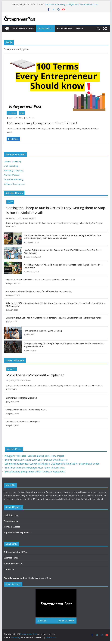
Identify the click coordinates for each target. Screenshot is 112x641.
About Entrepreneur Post (15, 578)
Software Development (14, 184)
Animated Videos (11, 175)
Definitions (12, 113)
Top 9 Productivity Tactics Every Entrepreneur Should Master (36, 459)
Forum (79, 28)
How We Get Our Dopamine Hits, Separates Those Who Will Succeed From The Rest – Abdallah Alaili (62, 251)
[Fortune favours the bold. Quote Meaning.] (13, 333)
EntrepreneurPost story (14, 495)
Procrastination (11, 521)
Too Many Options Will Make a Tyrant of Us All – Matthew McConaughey (39, 291)
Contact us (9, 569)
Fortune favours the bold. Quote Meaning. (43, 330)
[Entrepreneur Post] (7, 28)
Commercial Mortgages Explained (21, 398)
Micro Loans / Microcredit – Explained (35, 375)
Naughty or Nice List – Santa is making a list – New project (34, 455)
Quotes (10, 202)
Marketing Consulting (13, 170)
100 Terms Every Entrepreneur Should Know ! (42, 123)
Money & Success (12, 526)
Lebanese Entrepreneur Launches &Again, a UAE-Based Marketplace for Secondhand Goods (52, 463)
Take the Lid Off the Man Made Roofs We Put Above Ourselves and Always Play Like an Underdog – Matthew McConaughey (55, 304)
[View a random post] (105, 28)
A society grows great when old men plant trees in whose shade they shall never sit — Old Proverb (63, 266)
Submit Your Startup (13, 563)
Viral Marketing (11, 166)
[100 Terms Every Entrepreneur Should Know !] (56, 83)
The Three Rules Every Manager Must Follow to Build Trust (71, 4)
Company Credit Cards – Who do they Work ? (26, 409)
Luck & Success (11, 515)
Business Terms (11, 557)
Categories (43, 28)
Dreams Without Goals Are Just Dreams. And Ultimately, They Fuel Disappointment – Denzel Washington (53, 317)
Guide (22, 113)
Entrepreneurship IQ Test (15, 552)
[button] (50, 28)
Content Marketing (12, 161)
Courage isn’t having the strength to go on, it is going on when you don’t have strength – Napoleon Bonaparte (64, 345)
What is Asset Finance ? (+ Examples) (22, 421)
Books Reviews (64, 28)
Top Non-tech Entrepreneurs (17, 532)
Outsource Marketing (13, 179)
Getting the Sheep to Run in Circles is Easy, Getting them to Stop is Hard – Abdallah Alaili (55, 210)
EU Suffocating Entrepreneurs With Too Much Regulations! (35, 471)
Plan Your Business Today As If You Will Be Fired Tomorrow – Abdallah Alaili (40, 279)
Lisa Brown (30, 118)
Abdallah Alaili (30, 218)
